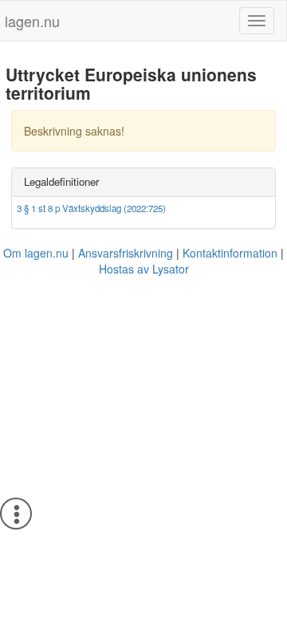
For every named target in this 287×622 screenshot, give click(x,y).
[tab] (143, 182)
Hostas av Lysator (144, 269)
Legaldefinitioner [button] (61, 181)
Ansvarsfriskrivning (125, 253)
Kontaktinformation (230, 253)
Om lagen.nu (36, 253)
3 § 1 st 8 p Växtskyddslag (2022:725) (91, 208)
